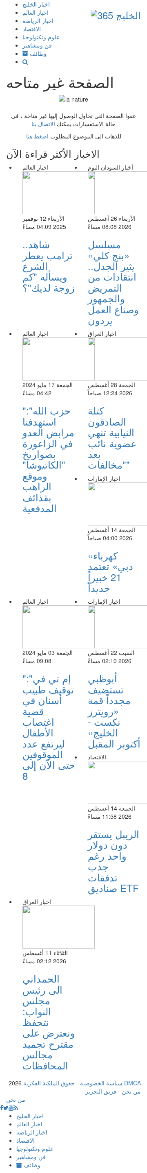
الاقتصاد (31, 29)
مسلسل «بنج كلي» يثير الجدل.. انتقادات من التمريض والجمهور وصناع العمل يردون (113, 282)
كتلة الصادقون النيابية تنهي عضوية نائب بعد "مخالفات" (112, 437)
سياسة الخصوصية (101, 1083)
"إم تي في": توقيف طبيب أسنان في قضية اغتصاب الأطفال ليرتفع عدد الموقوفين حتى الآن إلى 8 (48, 727)
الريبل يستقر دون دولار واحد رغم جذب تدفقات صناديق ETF (113, 861)
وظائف (37, 53)
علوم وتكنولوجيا (41, 37)
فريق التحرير (100, 1091)
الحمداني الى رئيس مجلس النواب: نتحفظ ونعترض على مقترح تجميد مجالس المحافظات (48, 1021)
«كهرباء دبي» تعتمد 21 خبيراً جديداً (110, 571)
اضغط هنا (37, 136)
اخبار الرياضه (37, 20)
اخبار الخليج (36, 4)
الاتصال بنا (43, 124)
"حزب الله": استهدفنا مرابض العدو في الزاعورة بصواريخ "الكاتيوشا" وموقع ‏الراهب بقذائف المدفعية (48, 459)
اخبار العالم (35, 12)
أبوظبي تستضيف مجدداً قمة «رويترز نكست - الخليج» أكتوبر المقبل (114, 710)
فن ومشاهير (37, 45)
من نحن (131, 1091)
